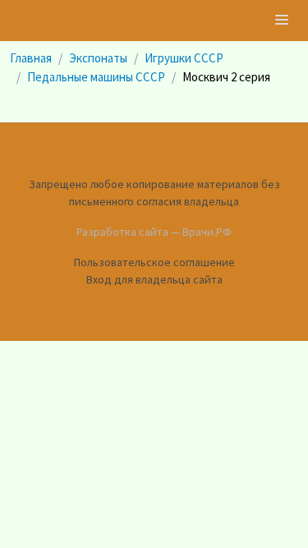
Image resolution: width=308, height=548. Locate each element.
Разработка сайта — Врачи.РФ (154, 231)
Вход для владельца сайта (154, 279)
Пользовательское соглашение (154, 262)
